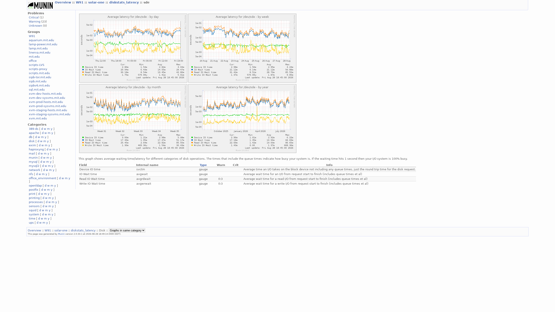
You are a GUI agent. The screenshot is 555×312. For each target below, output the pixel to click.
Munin (61, 233)
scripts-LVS (36, 65)
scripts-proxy (38, 69)
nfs (31, 174)
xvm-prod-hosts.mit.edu (46, 102)
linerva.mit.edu (39, 52)
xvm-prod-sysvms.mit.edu (47, 106)
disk (32, 141)
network (34, 170)
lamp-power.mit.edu (43, 44)
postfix (33, 189)
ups (31, 222)
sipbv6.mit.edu (39, 85)
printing (34, 198)
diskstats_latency (124, 2)
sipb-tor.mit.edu (40, 77)
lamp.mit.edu (38, 48)
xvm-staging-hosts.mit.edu (48, 110)
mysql (33, 161)
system (34, 214)
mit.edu (34, 56)
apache (34, 133)
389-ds (33, 128)
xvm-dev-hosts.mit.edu (45, 93)
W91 (80, 2)
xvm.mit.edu (38, 118)
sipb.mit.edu (37, 81)
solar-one (97, 2)
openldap (35, 185)
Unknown (35, 25)
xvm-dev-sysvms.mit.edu (47, 97)
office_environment (42, 178)
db (30, 137)
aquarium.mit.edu (41, 40)
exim (32, 145)
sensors (34, 206)
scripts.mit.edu (39, 73)
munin (33, 157)
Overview (63, 2)
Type (203, 165)
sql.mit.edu (37, 89)
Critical (34, 17)
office (33, 60)
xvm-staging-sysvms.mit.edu (49, 114)
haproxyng (36, 149)
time (32, 218)
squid (32, 210)
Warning (34, 21)
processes (36, 202)
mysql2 (34, 165)
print (32, 193)
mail (32, 153)
